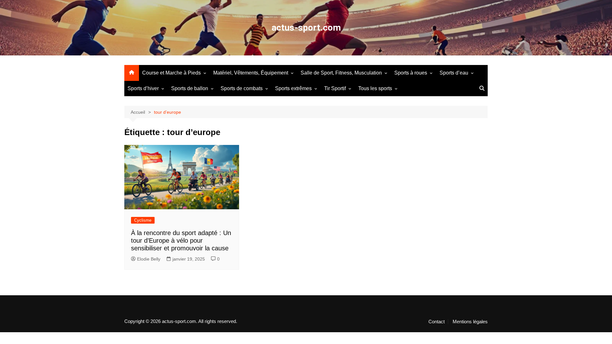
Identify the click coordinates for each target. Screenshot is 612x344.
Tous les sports (375, 88)
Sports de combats (242, 88)
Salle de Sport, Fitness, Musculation (341, 72)
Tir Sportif (335, 88)
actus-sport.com (306, 27)
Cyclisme (142, 220)
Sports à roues (410, 72)
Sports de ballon (189, 88)
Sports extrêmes (293, 88)
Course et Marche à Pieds (171, 72)
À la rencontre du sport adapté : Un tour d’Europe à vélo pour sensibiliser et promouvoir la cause (181, 240)
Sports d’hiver (143, 88)
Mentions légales (470, 321)
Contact (436, 321)
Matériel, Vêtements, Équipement (250, 72)
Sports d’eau (454, 72)
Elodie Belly (148, 259)
